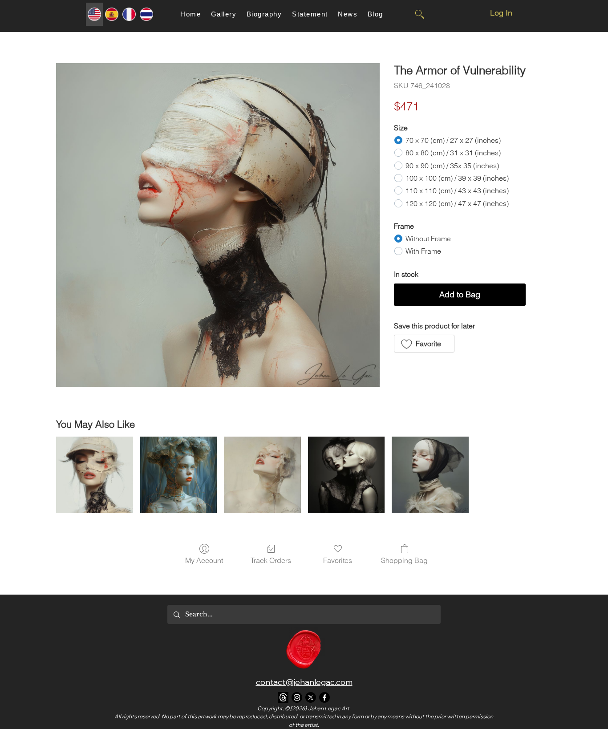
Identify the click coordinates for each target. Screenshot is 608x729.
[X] (310, 697)
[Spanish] (111, 14)
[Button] (419, 14)
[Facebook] (324, 697)
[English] (94, 14)
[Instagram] (297, 697)
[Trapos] (283, 697)
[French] (129, 14)
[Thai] (146, 14)
